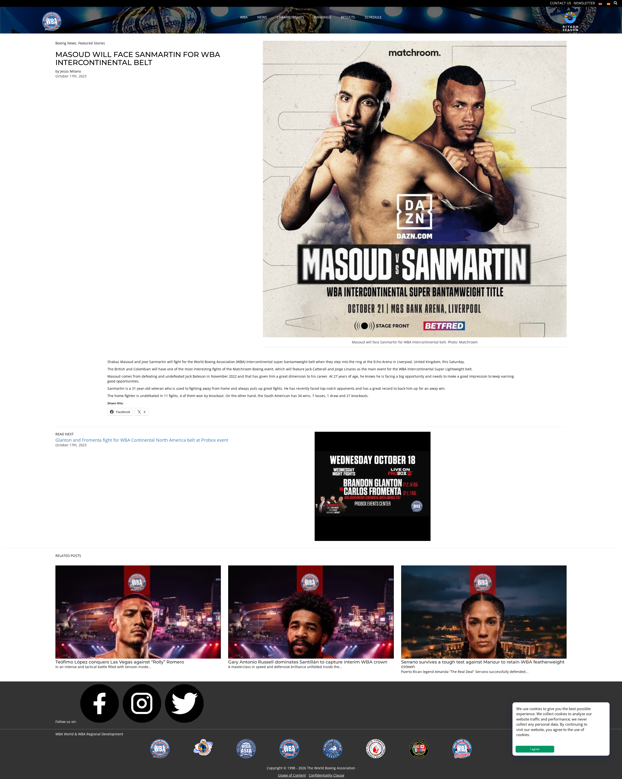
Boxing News (65, 43)
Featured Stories (91, 43)
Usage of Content (292, 775)
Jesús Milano (70, 71)
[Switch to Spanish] (609, 2)
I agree (535, 749)
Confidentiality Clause (326, 775)
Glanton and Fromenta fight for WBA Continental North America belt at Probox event (141, 440)
